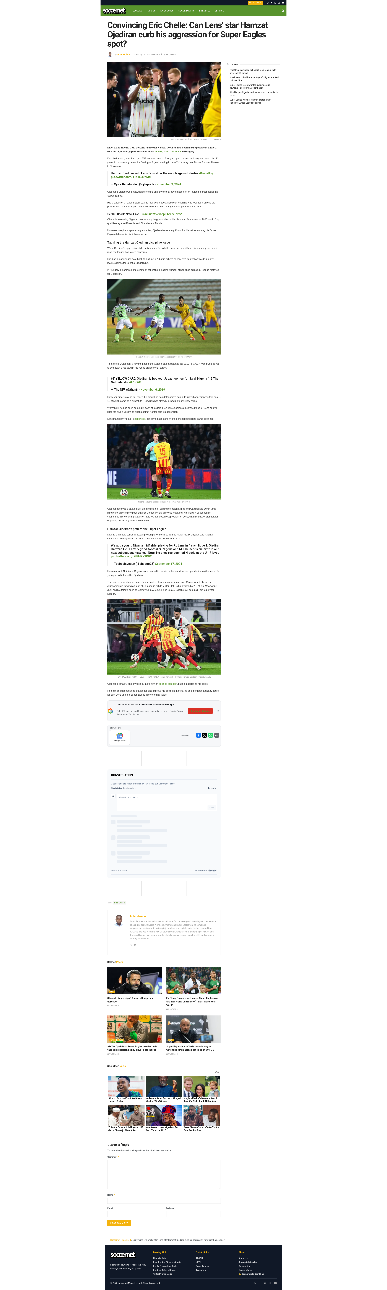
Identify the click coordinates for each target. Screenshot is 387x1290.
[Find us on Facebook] (271, 3)
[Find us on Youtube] (283, 3)
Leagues (137, 11)
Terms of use (245, 1270)
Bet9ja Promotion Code (165, 1266)
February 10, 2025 (142, 54)
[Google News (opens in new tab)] (119, 737)
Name (111, 1194)
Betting (219, 11)
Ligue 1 (166, 54)
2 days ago (114, 1006)
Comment (113, 1156)
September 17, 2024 (168, 564)
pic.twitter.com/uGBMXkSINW (131, 556)
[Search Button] (283, 11)
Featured (157, 54)
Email (111, 1208)
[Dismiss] (218, 711)
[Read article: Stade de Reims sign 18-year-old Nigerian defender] (134, 980)
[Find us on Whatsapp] (267, 3)
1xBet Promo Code (162, 1274)
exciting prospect (168, 684)
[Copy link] (216, 735)
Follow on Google (200, 711)
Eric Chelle (119, 903)
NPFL (198, 1262)
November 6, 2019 (152, 389)
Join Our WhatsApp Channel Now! (161, 214)
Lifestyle (204, 11)
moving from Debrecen (168, 151)
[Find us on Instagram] (279, 3)
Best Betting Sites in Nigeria (167, 1262)
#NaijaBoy (206, 173)
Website (170, 1208)
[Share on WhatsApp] (210, 735)
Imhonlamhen (123, 54)
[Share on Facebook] (198, 735)
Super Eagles (116, 1040)
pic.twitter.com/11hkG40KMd (131, 177)
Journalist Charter (248, 1262)
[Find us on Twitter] (275, 3)
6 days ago (173, 1009)
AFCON (152, 11)
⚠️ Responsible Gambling (251, 1274)
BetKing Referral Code (164, 1270)
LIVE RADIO (256, 3)
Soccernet (115, 1240)
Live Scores (167, 11)
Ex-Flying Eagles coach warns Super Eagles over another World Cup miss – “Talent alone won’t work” (192, 1001)
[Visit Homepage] (114, 11)
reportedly (140, 419)
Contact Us (244, 1266)
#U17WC (135, 382)
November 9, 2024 (168, 184)
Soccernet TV (186, 11)
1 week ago (114, 1054)
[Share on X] (204, 735)
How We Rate (159, 1258)
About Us (243, 1258)
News (173, 54)
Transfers (201, 1270)
